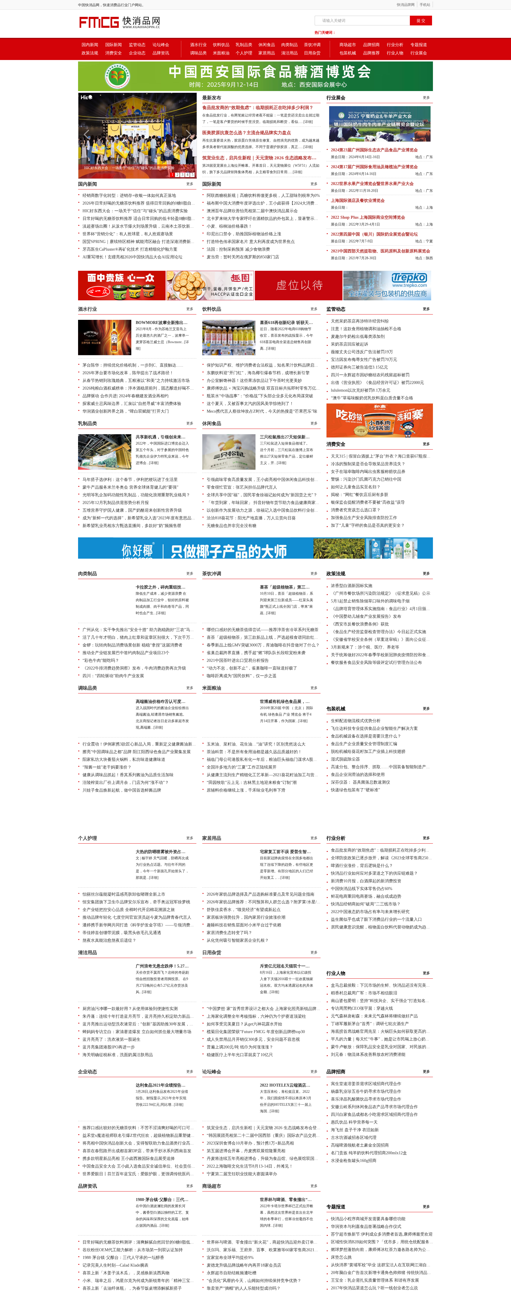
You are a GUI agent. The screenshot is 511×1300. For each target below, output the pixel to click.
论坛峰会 (161, 45)
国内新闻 (90, 45)
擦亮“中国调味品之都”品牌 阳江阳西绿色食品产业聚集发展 (137, 752)
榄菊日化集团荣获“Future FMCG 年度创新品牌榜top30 (256, 1032)
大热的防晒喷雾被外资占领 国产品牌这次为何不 (180, 852)
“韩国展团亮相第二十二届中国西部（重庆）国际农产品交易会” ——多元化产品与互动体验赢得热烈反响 (302, 1135)
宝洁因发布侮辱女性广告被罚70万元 (364, 359)
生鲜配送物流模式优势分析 (356, 721)
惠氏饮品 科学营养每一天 (354, 1122)
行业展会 (418, 53)
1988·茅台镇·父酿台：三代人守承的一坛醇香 (123, 1257)
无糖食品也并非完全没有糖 (231, 525)
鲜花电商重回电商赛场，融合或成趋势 (366, 896)
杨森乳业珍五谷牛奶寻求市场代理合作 (366, 1091)
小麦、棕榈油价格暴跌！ (229, 226)
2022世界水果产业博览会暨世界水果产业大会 (372, 183)
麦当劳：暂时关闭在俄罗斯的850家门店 (243, 257)
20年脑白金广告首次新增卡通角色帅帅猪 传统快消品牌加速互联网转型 (395, 1272)
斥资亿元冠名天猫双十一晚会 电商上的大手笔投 (304, 966)
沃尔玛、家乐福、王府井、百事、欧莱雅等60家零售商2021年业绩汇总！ (273, 1250)
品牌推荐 (371, 53)
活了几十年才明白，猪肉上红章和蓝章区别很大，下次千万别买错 (143, 637)
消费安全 (113, 53)
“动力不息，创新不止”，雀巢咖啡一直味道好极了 (252, 668)
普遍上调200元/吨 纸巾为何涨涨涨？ (240, 1047)
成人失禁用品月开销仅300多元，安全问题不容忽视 (253, 1039)
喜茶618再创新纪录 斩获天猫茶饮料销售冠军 (301, 322)
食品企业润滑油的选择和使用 (358, 774)
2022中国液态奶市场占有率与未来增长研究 (370, 912)
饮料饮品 (221, 45)
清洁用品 (289, 53)
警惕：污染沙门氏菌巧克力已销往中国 (366, 479)
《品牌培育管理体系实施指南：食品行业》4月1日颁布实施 (385, 609)
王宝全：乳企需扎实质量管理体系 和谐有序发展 (375, 1280)
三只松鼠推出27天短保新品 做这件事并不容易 (302, 437)
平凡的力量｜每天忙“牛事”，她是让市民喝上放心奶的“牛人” (386, 1039)
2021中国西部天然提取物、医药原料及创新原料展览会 (380, 251)
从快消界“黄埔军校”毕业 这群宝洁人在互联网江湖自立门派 (385, 1265)
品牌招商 (371, 45)
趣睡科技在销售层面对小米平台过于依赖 (244, 925)
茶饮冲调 (312, 45)
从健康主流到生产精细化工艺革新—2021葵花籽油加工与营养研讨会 (269, 775)
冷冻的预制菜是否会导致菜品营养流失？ (368, 464)
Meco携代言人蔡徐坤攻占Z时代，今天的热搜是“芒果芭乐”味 (262, 411)
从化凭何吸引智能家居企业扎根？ (238, 940)
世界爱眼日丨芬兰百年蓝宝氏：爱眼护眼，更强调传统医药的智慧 (143, 1174)
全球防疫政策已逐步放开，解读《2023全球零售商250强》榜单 (388, 858)
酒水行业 (198, 45)
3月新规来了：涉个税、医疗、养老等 (365, 647)
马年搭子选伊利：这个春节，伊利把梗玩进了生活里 (130, 479)
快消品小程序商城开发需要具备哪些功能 (368, 1219)
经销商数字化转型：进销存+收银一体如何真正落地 (129, 195)
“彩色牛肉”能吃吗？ (101, 660)
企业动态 (137, 53)
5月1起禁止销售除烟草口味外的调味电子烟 (370, 601)
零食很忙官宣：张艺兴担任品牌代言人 (242, 487)
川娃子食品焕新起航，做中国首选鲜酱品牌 (122, 790)
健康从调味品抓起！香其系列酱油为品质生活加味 (128, 775)
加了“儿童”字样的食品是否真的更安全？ (368, 525)
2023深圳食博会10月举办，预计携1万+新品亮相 (250, 1143)
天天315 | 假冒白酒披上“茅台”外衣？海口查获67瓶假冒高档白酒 (389, 456)
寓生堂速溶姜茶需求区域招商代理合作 (366, 1084)
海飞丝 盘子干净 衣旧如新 (355, 1130)
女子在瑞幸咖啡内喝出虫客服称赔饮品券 (368, 471)
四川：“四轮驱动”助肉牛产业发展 (113, 676)
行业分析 (395, 45)
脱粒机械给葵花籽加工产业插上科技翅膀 (368, 751)
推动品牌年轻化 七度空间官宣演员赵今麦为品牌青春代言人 (137, 917)
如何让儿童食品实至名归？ (356, 487)
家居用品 (266, 53)
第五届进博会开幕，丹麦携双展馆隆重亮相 (246, 1151)
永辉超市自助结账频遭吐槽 (231, 1273)
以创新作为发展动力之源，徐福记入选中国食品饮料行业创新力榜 (267, 510)
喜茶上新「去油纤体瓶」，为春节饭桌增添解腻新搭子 (132, 1288)
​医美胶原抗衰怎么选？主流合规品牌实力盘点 (246, 132)
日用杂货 (312, 53)
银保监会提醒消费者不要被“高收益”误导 (368, 502)
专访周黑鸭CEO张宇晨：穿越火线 (362, 1008)
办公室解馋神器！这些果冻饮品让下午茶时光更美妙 (254, 380)
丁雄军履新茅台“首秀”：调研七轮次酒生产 (370, 1024)
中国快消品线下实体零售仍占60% (361, 888)
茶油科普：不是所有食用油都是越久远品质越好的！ (254, 752)
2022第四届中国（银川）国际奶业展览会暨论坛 (374, 234)
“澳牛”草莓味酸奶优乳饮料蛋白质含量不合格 (372, 398)
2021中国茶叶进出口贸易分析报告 (238, 660)
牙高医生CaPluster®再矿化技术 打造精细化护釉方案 (130, 249)
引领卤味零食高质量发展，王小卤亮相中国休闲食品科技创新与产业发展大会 (277, 479)
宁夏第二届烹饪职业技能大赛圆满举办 (242, 1174)
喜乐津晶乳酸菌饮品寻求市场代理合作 (366, 1099)
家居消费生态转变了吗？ (229, 933)
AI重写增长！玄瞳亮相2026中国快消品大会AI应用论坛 (132, 257)
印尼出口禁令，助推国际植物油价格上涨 (244, 234)
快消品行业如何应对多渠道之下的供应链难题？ (374, 873)
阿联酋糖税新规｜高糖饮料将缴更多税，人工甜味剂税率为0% (263, 195)
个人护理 (244, 53)
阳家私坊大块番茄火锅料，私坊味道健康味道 (124, 759)
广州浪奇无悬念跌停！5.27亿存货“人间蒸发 (176, 966)
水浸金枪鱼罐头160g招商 (353, 1160)
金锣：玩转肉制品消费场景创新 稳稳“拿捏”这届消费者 (132, 645)
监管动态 (137, 45)
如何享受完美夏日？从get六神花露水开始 (244, 1024)
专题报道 (418, 45)
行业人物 (395, 53)
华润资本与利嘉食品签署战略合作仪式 (366, 1226)
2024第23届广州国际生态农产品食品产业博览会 (374, 150)
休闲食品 (266, 45)
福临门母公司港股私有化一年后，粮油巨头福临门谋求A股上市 (264, 759)
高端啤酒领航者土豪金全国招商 (360, 1145)
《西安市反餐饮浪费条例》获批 (360, 624)
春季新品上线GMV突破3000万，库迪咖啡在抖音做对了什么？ (263, 645)
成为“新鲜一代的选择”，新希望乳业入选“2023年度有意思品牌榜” (142, 518)
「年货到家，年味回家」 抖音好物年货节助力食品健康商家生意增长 (269, 502)
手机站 (425, 5)
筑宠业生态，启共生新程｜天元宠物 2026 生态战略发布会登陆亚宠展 (270, 157)
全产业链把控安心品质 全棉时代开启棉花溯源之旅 (129, 909)
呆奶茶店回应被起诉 (349, 344)
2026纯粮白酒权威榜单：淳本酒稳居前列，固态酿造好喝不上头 (140, 388)
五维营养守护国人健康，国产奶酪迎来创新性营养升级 (132, 510)
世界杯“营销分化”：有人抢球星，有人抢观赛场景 (128, 234)
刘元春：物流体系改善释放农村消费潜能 (368, 1054)
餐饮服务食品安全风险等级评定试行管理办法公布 (376, 662)
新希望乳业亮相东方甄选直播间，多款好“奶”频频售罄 (132, 525)
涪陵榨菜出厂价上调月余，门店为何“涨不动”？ (126, 782)
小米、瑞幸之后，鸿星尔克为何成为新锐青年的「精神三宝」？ (140, 1280)
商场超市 (347, 45)
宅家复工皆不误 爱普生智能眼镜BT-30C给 (298, 852)
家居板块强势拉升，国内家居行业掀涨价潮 (246, 917)
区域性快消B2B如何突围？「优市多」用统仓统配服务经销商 (386, 1242)
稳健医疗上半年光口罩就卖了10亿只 (240, 1055)
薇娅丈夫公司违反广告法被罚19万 (362, 352)
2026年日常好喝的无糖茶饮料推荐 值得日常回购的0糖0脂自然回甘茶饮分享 (151, 203)
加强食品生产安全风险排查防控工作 (364, 518)
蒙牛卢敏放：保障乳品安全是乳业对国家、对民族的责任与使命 (389, 1047)
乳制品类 (244, 45)
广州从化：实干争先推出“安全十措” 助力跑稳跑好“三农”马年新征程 (145, 630)
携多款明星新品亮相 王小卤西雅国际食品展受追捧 (129, 1158)
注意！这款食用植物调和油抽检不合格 (366, 329)
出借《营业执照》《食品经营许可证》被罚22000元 (377, 382)
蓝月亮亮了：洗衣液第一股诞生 (111, 1039)
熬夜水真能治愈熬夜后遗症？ (109, 940)
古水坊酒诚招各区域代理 (353, 1137)
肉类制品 (289, 45)
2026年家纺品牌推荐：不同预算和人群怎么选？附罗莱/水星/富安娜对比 (272, 902)
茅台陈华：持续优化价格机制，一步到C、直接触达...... (133, 365)
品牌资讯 (161, 53)
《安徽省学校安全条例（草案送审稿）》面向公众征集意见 (385, 639)
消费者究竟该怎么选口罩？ (356, 510)
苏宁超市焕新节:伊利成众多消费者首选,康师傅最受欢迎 (382, 1234)
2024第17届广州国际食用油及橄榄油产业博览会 (374, 167)
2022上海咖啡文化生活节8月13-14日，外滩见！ (250, 1166)
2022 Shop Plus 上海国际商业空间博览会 (368, 217)
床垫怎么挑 (341, 1257)
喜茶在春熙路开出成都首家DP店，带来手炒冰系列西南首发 (137, 1151)
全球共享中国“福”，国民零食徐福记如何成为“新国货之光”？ (262, 495)
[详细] (308, 122)
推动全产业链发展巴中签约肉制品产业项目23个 (126, 653)
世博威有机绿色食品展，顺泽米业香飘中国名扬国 (305, 701)
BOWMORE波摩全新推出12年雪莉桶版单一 (176, 322)
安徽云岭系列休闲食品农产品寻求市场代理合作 (374, 1107)
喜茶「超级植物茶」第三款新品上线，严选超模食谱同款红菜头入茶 (269, 637)
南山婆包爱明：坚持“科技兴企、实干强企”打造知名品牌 (382, 1000)
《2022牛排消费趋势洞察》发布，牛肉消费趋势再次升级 (134, 668)
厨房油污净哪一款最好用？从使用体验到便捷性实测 (130, 1008)
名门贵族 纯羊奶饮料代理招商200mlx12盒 (369, 1153)
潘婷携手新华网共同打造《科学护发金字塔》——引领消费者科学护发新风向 (153, 925)
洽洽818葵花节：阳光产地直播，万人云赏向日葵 (251, 518)
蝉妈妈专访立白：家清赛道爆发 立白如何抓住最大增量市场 (137, 1032)
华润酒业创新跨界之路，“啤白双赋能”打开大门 (126, 411)
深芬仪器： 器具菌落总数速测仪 (360, 782)
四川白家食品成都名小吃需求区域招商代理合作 (374, 1114)
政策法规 (90, 53)
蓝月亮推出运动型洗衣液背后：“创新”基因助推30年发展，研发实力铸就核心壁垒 (157, 1024)
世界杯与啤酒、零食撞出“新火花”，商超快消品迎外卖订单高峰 (264, 1242)
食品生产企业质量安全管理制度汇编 (364, 744)
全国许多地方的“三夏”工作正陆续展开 (241, 767)
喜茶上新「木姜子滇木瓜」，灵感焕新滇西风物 (126, 1273)
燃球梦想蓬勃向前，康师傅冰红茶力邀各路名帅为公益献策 (385, 1249)
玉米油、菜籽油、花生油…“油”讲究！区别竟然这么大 (256, 744)
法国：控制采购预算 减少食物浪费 (238, 249)
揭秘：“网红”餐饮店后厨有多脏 (359, 494)
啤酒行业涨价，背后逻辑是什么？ (362, 865)
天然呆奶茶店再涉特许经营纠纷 (360, 321)
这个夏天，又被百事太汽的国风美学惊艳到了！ (250, 403)
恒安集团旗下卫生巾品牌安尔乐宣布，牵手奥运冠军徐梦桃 (136, 902)
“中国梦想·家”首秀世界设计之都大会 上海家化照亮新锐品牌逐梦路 (268, 1008)
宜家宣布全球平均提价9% (230, 1257)
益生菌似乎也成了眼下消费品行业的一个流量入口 (376, 919)
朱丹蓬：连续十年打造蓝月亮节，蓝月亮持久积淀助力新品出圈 (140, 1016)
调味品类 (198, 53)
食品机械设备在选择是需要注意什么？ (366, 736)
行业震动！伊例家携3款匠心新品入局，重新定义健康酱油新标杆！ (144, 744)
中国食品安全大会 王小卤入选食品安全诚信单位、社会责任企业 (141, 1166)
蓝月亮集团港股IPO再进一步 (109, 1047)
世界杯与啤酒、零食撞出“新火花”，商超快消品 (303, 1199)
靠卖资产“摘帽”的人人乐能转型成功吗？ (244, 1288)
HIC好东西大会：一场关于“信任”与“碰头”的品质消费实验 (135, 211)
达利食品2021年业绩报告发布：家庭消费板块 (177, 1085)
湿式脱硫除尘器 (345, 759)
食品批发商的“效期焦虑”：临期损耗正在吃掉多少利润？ (257, 107)
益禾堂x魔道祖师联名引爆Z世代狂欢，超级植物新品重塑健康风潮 (143, 1135)
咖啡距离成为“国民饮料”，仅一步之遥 (241, 676)
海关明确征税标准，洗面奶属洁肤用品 (118, 1055)
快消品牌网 (406, 5)
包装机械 (347, 53)
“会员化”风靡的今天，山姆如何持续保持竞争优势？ (254, 1280)
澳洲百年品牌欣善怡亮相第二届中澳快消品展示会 (252, 211)
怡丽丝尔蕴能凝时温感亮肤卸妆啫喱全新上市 (124, 894)
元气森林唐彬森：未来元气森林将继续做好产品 (374, 1016)
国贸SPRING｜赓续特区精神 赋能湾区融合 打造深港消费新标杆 (141, 241)
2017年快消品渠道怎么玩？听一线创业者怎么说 (374, 1288)
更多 (189, 184)
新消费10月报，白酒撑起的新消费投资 (366, 881)
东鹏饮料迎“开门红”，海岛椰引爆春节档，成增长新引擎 (258, 373)
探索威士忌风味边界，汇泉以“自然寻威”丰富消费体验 (132, 403)
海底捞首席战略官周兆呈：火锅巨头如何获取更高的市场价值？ (389, 1031)
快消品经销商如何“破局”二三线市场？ (366, 904)
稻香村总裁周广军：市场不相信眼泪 (364, 993)
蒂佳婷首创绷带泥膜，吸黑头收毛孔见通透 (122, 933)
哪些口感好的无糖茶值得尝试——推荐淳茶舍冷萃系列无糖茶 (262, 630)
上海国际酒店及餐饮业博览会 (358, 200)
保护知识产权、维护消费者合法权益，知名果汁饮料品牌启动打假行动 (271, 365)
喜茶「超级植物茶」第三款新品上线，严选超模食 (305, 587)
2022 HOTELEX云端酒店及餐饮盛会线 (295, 1085)
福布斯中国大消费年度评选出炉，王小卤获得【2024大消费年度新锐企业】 (275, 203)
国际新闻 (113, 45)
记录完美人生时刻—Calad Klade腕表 (115, 1265)
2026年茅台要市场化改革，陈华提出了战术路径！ (128, 373)
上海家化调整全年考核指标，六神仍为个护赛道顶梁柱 (256, 1016)
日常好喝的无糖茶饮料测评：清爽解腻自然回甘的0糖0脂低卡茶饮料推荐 (149, 1242)
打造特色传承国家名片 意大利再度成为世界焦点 (251, 241)
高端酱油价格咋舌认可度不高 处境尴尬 (171, 701)
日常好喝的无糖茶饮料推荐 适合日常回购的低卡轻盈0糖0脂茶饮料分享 (147, 218)
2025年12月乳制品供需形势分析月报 (116, 502)
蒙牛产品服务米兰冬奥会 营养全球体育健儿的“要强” (130, 487)
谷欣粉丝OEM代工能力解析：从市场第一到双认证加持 (133, 1250)
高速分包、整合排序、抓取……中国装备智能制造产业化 (382, 767)
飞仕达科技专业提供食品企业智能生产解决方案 (374, 728)
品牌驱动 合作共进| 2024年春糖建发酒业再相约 (126, 396)
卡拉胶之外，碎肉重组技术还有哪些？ (171, 587)
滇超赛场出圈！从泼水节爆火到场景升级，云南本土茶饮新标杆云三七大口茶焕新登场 (161, 226)
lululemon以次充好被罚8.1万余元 (360, 390)
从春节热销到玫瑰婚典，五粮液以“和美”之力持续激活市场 (136, 380)
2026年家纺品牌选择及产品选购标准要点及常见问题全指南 (260, 894)
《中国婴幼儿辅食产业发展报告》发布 (366, 616)
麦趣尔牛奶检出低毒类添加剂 (358, 336)
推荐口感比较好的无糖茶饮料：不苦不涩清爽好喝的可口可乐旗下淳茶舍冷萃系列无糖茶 (163, 1128)
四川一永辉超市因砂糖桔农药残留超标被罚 (370, 375)
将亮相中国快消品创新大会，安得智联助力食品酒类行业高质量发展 (145, 1143)
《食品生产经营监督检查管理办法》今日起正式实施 (378, 632)
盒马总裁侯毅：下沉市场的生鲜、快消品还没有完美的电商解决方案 (393, 985)
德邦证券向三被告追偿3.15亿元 (359, 367)
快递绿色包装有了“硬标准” (355, 790)
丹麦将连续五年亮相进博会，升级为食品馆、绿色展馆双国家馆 (265, 1158)
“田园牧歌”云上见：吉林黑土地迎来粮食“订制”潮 (252, 782)
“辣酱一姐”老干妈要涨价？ (107, 767)
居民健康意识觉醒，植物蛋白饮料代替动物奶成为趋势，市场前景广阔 (395, 927)
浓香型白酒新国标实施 (351, 585)
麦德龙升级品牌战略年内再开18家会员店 (244, 1265)
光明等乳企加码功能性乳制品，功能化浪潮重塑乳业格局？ (136, 495)
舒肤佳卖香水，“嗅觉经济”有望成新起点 (244, 909)
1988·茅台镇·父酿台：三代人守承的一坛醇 (174, 1199)
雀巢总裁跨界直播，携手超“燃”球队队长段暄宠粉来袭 (256, 653)
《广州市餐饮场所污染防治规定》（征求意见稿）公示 (380, 593)
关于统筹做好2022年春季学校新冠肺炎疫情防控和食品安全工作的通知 (395, 655)
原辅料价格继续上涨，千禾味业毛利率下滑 (246, 790)
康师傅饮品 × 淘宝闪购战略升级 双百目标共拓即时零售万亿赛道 (265, 388)
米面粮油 (221, 53)
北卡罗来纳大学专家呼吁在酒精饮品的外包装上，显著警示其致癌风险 (271, 218)
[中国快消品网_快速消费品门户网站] (130, 29)
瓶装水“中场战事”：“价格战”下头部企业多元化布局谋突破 (260, 396)
